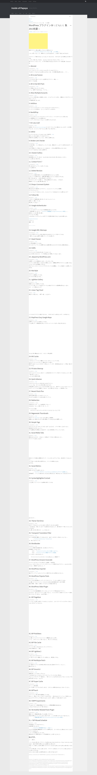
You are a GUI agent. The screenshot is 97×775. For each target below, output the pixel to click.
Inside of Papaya (19, 8)
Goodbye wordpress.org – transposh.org (42, 539)
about (33, 13)
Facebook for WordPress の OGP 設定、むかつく (47, 551)
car (23, 13)
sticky (32, 225)
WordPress (33, 16)
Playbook (37, 417)
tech (16, 13)
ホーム (12, 1)
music (20, 13)
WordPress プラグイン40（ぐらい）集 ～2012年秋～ (47, 51)
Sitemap (34, 1)
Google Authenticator (33, 218)
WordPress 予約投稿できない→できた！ (43, 727)
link (37, 68)
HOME (12, 13)
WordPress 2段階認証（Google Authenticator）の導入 (54, 211)
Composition (24, 1)
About (16, 1)
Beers (20, 1)
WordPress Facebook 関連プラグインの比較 (46, 552)
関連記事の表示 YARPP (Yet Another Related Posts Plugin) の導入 (49, 717)
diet (26, 13)
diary (30, 13)
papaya (31, 31)
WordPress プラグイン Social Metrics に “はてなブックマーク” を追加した (51, 471)
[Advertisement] (38, 41)
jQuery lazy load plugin (41, 127)
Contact (30, 1)
